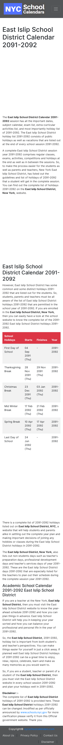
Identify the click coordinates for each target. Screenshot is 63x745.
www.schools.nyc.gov (34, 712)
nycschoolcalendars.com (39, 729)
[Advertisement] (31, 81)
